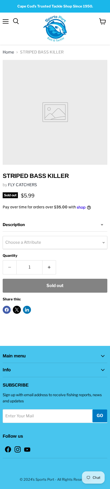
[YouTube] (25, 448)
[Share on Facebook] (7, 310)
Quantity (10, 256)
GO (100, 415)
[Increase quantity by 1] (49, 267)
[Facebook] (6, 448)
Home (8, 52)
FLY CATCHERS (22, 184)
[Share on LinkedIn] (27, 310)
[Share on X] (17, 310)
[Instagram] (16, 448)
